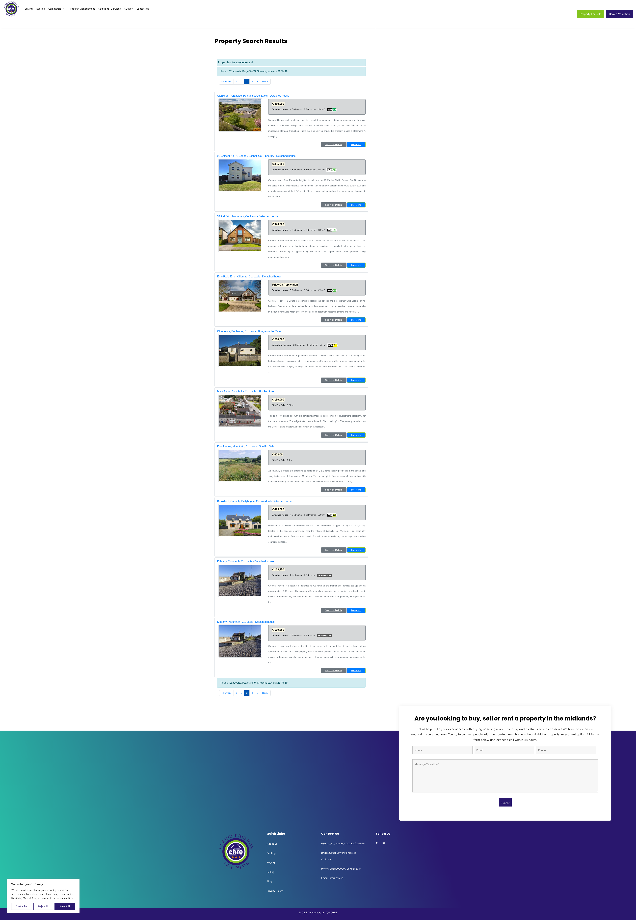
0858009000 (337, 868)
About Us (272, 843)
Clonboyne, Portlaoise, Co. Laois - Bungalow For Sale (249, 331)
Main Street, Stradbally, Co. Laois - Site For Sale (245, 391)
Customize (21, 906)
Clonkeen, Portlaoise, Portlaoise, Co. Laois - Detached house (253, 95)
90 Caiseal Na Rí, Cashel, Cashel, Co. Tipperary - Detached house (256, 156)
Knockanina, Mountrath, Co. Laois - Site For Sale (245, 446)
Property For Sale (590, 14)
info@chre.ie (336, 877)
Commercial (55, 8)
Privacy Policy (275, 890)
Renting (40, 8)
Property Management (82, 8)
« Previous (226, 81)
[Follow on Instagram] (383, 843)
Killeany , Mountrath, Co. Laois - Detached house (246, 621)
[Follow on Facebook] (376, 843)
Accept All (64, 906)
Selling (270, 872)
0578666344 (354, 868)
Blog (269, 881)
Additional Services (109, 8)
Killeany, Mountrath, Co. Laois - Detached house (245, 561)
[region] (43, 896)
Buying (29, 8)
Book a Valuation (619, 14)
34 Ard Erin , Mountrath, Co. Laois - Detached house (247, 216)
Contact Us (142, 8)
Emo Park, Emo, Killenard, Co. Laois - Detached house (249, 276)
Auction (128, 8)
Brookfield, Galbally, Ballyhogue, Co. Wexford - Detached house (254, 501)
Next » (265, 81)
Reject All (43, 906)
